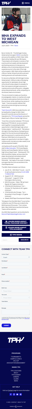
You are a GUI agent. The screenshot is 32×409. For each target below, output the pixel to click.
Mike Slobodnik (11, 148)
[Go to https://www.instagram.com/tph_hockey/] (14, 394)
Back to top (22, 402)
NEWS (16, 381)
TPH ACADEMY (16, 375)
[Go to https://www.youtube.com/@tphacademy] (17, 394)
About (16, 373)
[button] (24, 240)
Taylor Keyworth (7, 110)
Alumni (16, 379)
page (14, 390)
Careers (16, 377)
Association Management (16, 363)
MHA (18, 55)
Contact (10, 390)
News (16, 46)
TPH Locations (16, 371)
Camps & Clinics (16, 359)
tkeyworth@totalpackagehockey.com (13, 214)
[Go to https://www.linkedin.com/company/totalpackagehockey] (20, 394)
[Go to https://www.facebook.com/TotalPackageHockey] (11, 394)
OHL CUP (16, 361)
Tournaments (16, 357)
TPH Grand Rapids (17, 116)
